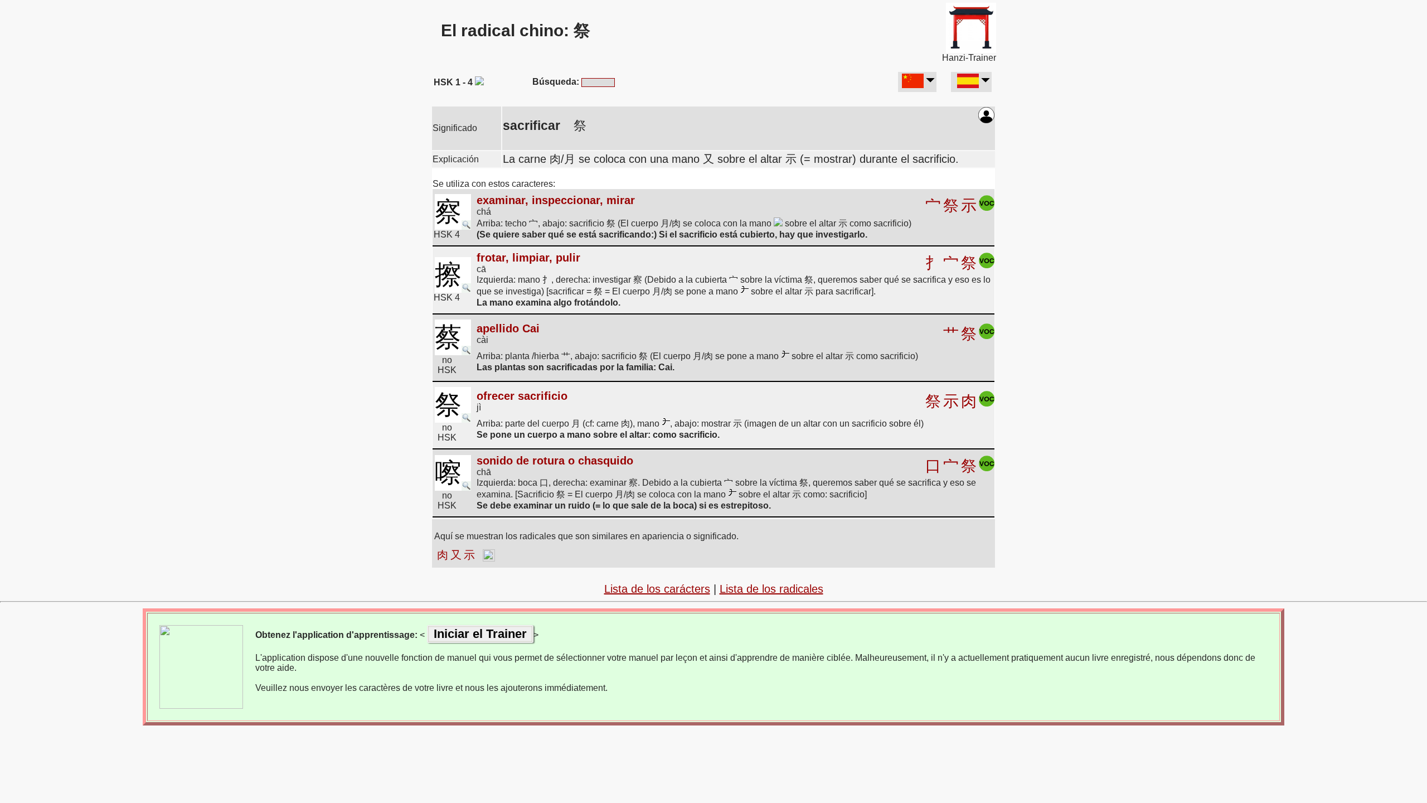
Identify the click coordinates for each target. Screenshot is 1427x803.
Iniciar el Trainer (480, 634)
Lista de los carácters (657, 589)
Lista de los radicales (771, 589)
